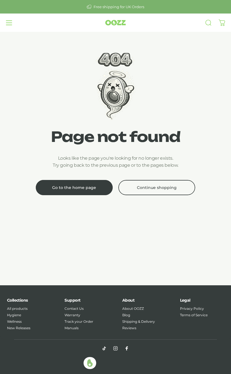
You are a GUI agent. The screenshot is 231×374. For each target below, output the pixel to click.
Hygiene (14, 315)
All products (17, 308)
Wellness (14, 321)
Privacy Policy (192, 308)
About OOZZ (133, 308)
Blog (126, 315)
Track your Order (79, 321)
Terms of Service (194, 315)
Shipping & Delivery (138, 321)
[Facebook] (126, 348)
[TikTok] (104, 348)
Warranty (72, 315)
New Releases (18, 328)
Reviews (129, 328)
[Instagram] (115, 348)
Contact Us (74, 308)
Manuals (72, 328)
